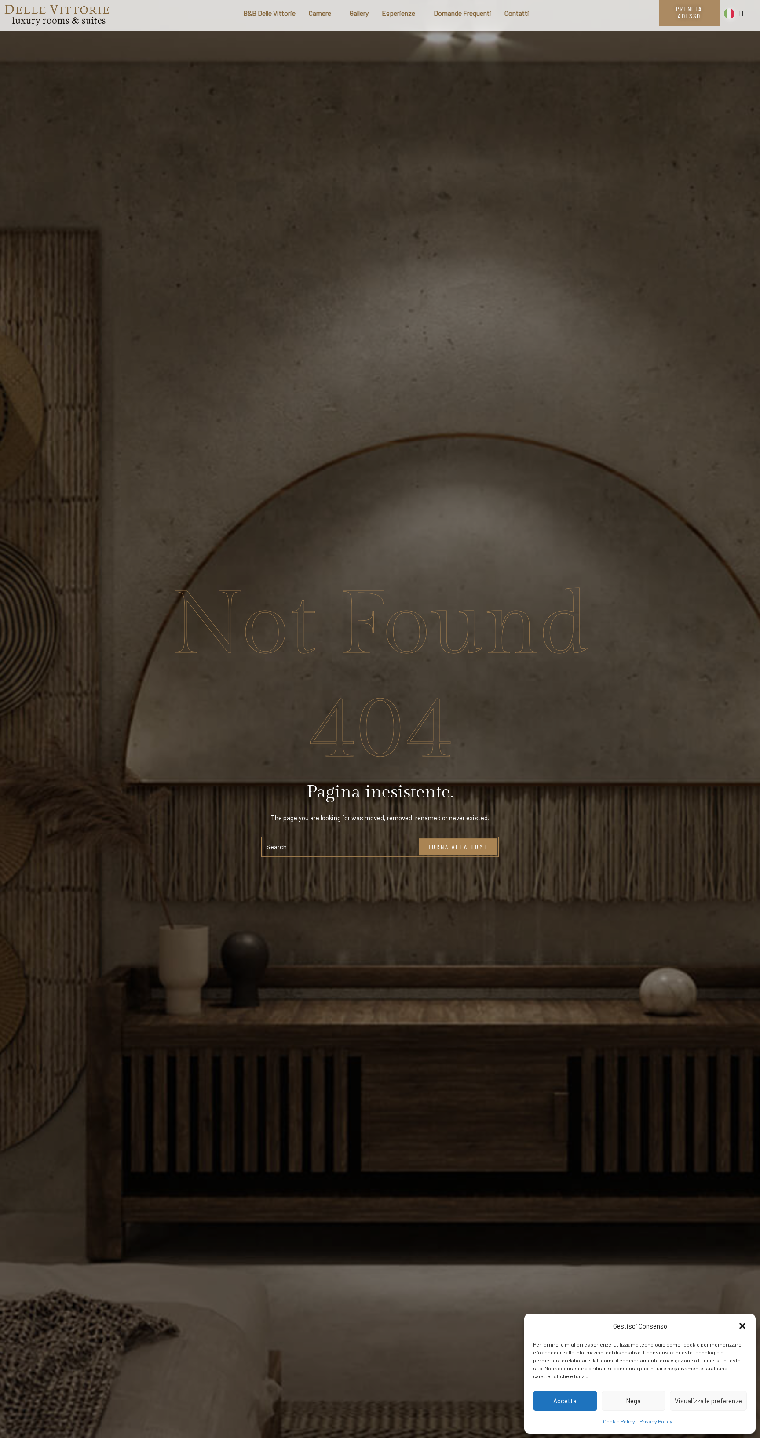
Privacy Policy (655, 1421)
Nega (633, 1401)
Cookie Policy (619, 1421)
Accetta (565, 1401)
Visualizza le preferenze (708, 1401)
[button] (742, 1326)
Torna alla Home (458, 847)
